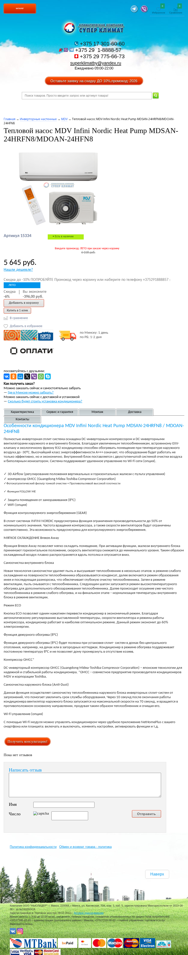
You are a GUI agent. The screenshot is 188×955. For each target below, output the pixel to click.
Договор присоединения (89, 912)
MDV (64, 119)
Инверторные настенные (38, 119)
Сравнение (175, 9)
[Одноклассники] (13, 376)
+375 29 (99, 50)
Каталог (20, 8)
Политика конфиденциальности (33, 847)
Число (15, 813)
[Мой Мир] (20, 376)
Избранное (158, 9)
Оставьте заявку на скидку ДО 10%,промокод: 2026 (93, 81)
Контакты (22, 419)
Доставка (134, 412)
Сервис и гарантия (60, 412)
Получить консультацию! (27, 741)
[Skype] (48, 376)
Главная (9, 119)
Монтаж (97, 412)
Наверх (157, 874)
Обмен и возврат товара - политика (85, 847)
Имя (13, 804)
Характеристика (22, 412)
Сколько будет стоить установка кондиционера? (45, 401)
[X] (27, 376)
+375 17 (101, 44)
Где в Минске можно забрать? (31, 393)
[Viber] (34, 376)
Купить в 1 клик (17, 310)
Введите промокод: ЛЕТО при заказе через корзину (87, 248)
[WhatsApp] (41, 376)
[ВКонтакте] (7, 376)
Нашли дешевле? (18, 270)
